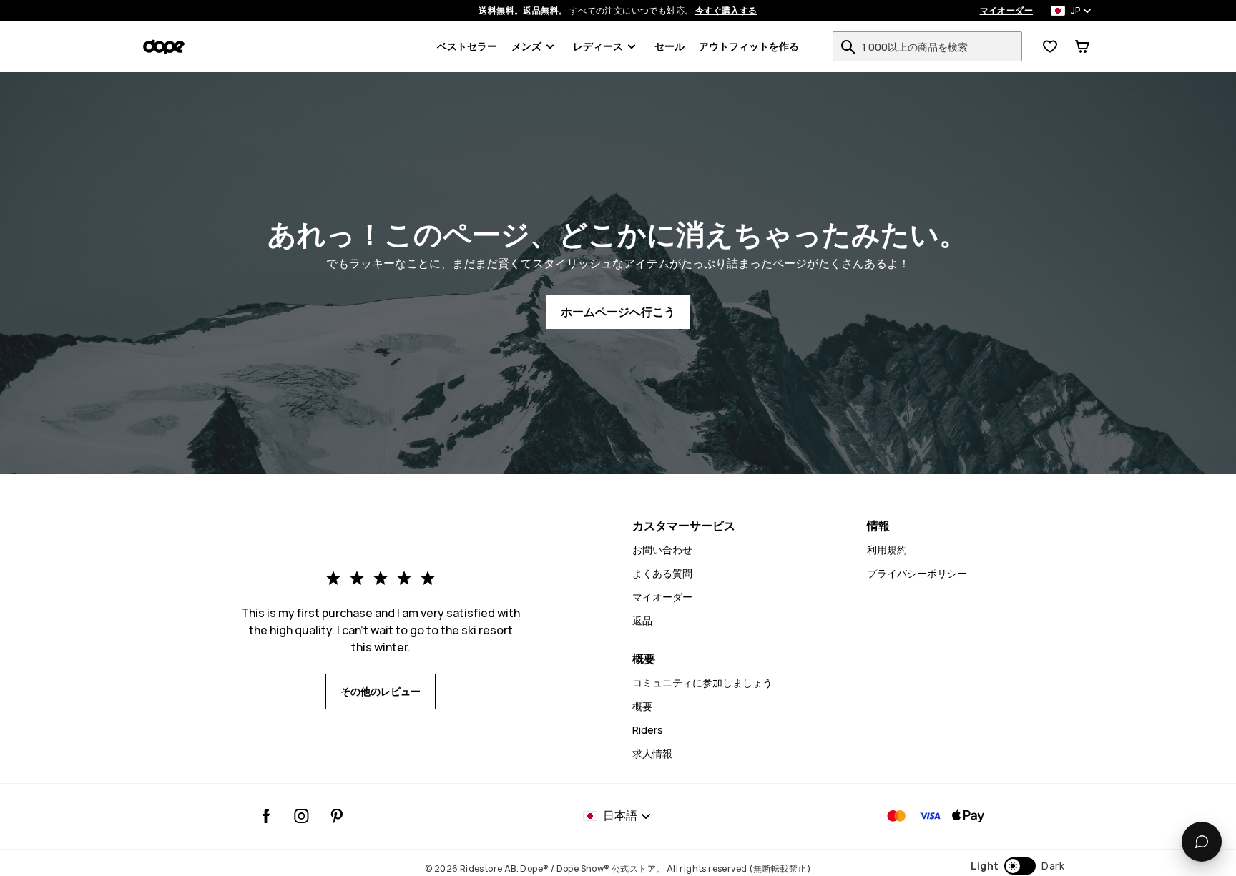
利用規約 (887, 549)
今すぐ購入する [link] (726, 10)
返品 (642, 620)
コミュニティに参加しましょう (702, 682)
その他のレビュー (380, 691)
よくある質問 (662, 573)
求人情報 (652, 753)
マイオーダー (1006, 10)
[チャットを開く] (1202, 842)
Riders (647, 730)
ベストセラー (467, 46)
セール (669, 46)
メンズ (526, 46)
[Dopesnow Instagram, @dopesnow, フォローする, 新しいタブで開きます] (301, 816)
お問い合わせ (662, 549)
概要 (642, 706)
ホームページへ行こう (618, 312)
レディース (598, 46)
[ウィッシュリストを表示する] (1050, 46)
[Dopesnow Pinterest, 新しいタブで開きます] (336, 816)
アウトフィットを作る (749, 46)
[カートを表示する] (1082, 46)
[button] (1017, 866)
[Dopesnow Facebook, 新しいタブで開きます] (266, 816)
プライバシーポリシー (917, 573)
